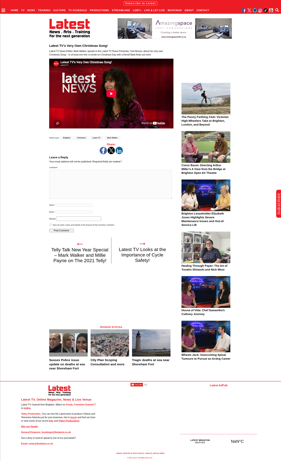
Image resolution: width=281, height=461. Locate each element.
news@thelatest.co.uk (41, 443)
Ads (51, 421)
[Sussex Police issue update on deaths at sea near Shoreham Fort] (68, 343)
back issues (138, 453)
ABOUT (189, 10)
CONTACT (203, 10)
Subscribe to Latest (140, 3)
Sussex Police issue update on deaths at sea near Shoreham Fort (67, 364)
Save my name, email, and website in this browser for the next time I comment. (83, 225)
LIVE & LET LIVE (154, 10)
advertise (127, 453)
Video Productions (69, 421)
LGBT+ (137, 10)
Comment (53, 167)
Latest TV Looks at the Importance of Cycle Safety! (142, 255)
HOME (14, 10)
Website (52, 219)
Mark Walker (112, 138)
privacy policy (159, 453)
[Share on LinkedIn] (119, 153)
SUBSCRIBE (279, 204)
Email (52, 212)
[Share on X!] (111, 153)
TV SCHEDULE (77, 10)
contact (148, 453)
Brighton (66, 138)
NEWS (31, 10)
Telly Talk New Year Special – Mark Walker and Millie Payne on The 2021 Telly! (79, 255)
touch (73, 417)
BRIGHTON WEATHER (218, 441)
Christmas (81, 138)
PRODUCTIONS (99, 10)
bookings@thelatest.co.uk (56, 432)
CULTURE (59, 10)
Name (52, 205)
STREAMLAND (121, 10)
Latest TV (96, 138)
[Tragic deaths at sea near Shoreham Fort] (151, 343)
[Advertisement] (111, 296)
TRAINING (44, 10)
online (27, 408)
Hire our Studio (29, 426)
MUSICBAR (175, 10)
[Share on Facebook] (103, 153)
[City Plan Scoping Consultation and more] (110, 343)
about (118, 453)
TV (23, 10)
